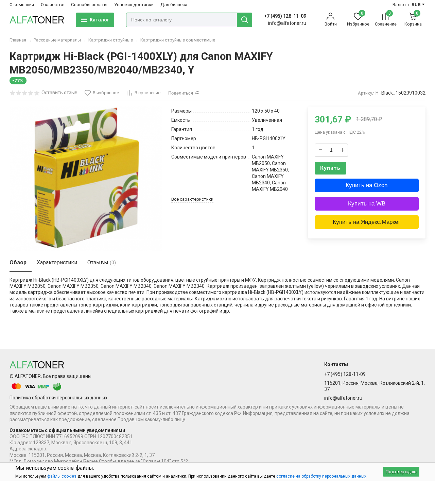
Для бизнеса (173, 4)
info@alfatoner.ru (287, 23)
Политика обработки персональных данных (58, 397)
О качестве (52, 4)
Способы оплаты (89, 4)
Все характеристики (192, 199)
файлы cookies (62, 476)
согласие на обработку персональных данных (321, 476)
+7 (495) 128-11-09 (285, 16)
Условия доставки (134, 4)
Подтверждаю (401, 471)
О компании (22, 4)
